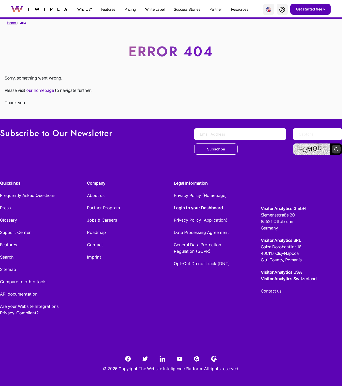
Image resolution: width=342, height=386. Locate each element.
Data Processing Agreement (201, 232)
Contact (95, 244)
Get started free (309, 9)
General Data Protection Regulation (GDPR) (197, 248)
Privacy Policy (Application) (201, 220)
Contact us (271, 291)
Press (5, 207)
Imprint (94, 257)
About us (95, 195)
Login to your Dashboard (198, 207)
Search (7, 257)
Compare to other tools (23, 281)
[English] (268, 9)
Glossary (8, 220)
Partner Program (103, 207)
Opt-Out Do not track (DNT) (202, 263)
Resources (239, 9)
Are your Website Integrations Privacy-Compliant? (29, 309)
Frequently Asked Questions (27, 195)
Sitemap (8, 269)
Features (108, 9)
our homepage (40, 90)
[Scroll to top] (330, 359)
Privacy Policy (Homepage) (200, 195)
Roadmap (96, 232)
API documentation (19, 294)
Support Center (15, 232)
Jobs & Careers (102, 220)
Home (12, 23)
